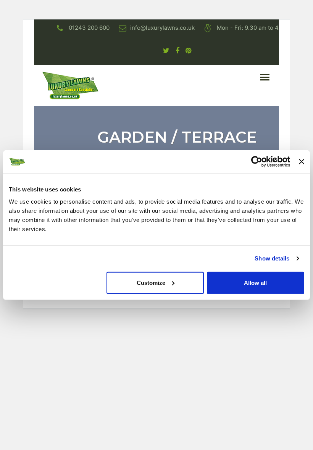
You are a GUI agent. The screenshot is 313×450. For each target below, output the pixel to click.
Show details (272, 258)
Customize (151, 282)
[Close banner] (301, 161)
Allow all (255, 282)
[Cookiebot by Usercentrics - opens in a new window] (256, 161)
